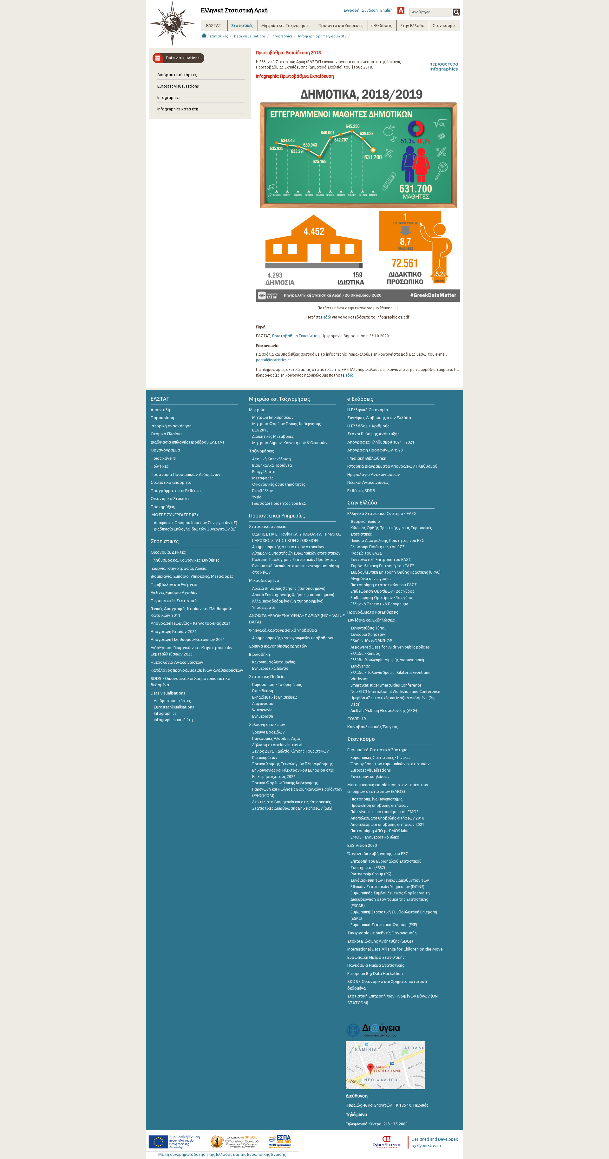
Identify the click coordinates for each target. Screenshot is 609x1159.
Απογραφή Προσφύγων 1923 (375, 450)
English (386, 10)
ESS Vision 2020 (362, 845)
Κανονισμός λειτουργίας (273, 662)
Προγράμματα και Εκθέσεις (176, 490)
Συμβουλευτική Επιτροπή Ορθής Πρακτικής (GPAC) (395, 572)
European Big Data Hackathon (375, 973)
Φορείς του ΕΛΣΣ (366, 553)
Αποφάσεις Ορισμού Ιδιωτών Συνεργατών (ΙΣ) (195, 523)
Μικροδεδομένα (264, 580)
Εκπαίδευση (262, 691)
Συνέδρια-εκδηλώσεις (370, 776)
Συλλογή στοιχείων (267, 724)
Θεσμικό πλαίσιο (365, 521)
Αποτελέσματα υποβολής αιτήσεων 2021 (387, 824)
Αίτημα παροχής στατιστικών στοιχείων (288, 547)
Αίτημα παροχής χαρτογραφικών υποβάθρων (292, 638)
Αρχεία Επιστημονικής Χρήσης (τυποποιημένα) (293, 595)
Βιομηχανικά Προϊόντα (272, 465)
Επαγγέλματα (263, 472)
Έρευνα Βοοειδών (268, 732)
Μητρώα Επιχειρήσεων (272, 417)
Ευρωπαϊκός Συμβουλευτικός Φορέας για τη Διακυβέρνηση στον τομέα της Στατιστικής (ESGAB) (390, 899)
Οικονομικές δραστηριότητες (278, 484)
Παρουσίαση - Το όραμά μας (277, 684)
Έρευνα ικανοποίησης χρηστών (278, 646)
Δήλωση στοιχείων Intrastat (277, 745)
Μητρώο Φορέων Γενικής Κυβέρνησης (286, 424)
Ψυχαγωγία (262, 710)
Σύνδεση (370, 10)
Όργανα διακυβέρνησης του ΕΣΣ (377, 853)
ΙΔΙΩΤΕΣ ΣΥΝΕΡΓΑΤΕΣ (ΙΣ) (174, 514)
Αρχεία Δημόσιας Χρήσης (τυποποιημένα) (288, 588)
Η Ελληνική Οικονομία (367, 409)
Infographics (282, 36)
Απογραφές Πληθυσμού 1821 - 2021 (380, 442)
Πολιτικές (159, 466)
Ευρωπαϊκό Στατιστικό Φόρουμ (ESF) (383, 925)
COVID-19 (356, 718)
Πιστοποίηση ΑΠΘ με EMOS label (379, 831)
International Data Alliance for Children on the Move (395, 949)
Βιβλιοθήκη (259, 654)
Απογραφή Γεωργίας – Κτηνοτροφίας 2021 (191, 623)
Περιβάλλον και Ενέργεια (174, 584)
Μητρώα (257, 409)
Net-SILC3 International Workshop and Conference (395, 691)
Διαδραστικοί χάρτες (177, 74)
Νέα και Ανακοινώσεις (368, 482)
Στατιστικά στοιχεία (267, 526)
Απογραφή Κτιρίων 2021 (174, 631)
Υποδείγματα (263, 607)
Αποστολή (160, 409)
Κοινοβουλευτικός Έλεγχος (372, 726)
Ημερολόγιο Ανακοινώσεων (177, 662)
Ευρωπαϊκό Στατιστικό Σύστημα (377, 749)
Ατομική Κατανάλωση (271, 459)
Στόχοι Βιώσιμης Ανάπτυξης (373, 433)
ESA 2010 (260, 430)
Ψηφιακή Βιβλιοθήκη (366, 458)
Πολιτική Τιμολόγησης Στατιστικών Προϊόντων (294, 559)
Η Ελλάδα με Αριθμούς (368, 426)
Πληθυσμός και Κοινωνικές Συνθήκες (185, 560)
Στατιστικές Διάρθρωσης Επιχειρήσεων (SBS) (292, 808)
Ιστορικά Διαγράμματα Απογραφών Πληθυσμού (392, 466)
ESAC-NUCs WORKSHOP (371, 641)
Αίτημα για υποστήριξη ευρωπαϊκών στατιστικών (296, 553)
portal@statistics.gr (273, 360)
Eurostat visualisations (178, 86)
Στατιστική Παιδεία (267, 676)
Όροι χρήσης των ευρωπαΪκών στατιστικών (389, 764)
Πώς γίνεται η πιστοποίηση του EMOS (384, 812)
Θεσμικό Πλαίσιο (166, 433)
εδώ (327, 317)
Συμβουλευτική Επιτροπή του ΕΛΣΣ (382, 566)
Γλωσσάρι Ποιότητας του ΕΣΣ (279, 503)
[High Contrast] (400, 10)
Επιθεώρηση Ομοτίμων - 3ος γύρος (382, 598)
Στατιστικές (219, 36)
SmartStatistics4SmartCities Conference (386, 685)
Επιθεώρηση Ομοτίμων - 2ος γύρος (382, 591)
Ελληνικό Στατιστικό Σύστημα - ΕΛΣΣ (381, 513)
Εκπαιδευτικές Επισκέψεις (275, 697)
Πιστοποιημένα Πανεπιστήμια (376, 799)
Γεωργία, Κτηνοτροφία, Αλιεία (178, 568)
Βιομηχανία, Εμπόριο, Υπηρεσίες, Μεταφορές (192, 576)
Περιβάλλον (262, 491)
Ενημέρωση (262, 716)
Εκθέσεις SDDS (361, 490)
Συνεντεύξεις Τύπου (368, 628)
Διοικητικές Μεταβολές (273, 436)
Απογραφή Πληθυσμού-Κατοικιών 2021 (188, 639)
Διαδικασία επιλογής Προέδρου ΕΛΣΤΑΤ (188, 442)
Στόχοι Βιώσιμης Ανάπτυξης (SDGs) (380, 941)
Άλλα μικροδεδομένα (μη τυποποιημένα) (288, 601)
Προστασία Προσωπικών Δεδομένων (185, 474)
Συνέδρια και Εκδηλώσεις (371, 620)
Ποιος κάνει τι (163, 458)
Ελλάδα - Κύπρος (365, 653)
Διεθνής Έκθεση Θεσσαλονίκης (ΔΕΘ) (383, 710)
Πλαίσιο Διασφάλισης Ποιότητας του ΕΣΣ (387, 540)
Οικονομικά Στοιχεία (170, 498)
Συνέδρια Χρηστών (367, 634)
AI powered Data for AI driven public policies (389, 647)
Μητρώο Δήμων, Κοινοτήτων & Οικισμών (289, 443)
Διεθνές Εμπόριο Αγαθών (174, 592)
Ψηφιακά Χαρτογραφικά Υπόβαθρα (283, 630)
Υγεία (256, 497)
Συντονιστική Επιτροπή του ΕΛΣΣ (380, 559)
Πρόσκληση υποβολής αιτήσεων (379, 805)
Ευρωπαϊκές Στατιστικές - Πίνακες (380, 757)
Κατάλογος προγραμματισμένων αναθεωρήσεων (197, 670)
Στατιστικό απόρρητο (171, 482)
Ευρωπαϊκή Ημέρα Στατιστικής (375, 957)
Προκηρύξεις (163, 506)
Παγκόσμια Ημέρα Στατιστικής (375, 965)
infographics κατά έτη (177, 109)
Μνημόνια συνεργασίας (370, 578)
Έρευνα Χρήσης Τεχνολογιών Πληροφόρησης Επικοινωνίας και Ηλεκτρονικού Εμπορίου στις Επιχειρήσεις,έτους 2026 (293, 770)
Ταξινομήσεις (261, 451)
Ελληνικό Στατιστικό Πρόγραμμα (379, 604)
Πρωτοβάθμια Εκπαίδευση (296, 336)
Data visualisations (249, 36)
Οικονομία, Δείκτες (168, 552)
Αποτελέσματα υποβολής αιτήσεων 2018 (387, 818)
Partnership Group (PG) (370, 874)
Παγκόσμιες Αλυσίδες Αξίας (276, 738)
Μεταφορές (262, 478)
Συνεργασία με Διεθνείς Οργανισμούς (381, 933)
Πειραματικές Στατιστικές (174, 600)
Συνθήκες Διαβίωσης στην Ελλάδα (379, 417)
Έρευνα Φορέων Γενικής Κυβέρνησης (285, 783)
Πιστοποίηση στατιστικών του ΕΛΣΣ (383, 585)
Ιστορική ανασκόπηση (171, 426)
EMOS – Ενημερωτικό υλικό (374, 837)
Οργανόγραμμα (165, 450)
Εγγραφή (351, 10)
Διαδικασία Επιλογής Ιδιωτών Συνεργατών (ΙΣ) (195, 529)
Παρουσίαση (162, 417)
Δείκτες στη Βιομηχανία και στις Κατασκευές (291, 802)
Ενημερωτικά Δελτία (270, 668)
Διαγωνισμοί (263, 703)
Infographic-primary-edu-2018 (322, 36)
